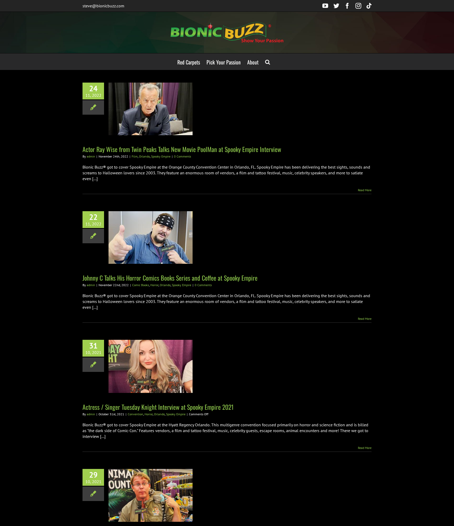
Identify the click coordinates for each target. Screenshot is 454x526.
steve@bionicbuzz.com (103, 5)
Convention (135, 414)
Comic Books (140, 285)
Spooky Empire (161, 156)
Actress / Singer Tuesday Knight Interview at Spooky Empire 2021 (158, 407)
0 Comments (182, 156)
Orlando (144, 156)
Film (135, 156)
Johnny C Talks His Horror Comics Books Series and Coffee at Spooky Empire (169, 277)
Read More (365, 190)
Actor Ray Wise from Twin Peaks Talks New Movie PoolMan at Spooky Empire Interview (181, 149)
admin (91, 156)
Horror (154, 285)
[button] (267, 61)
